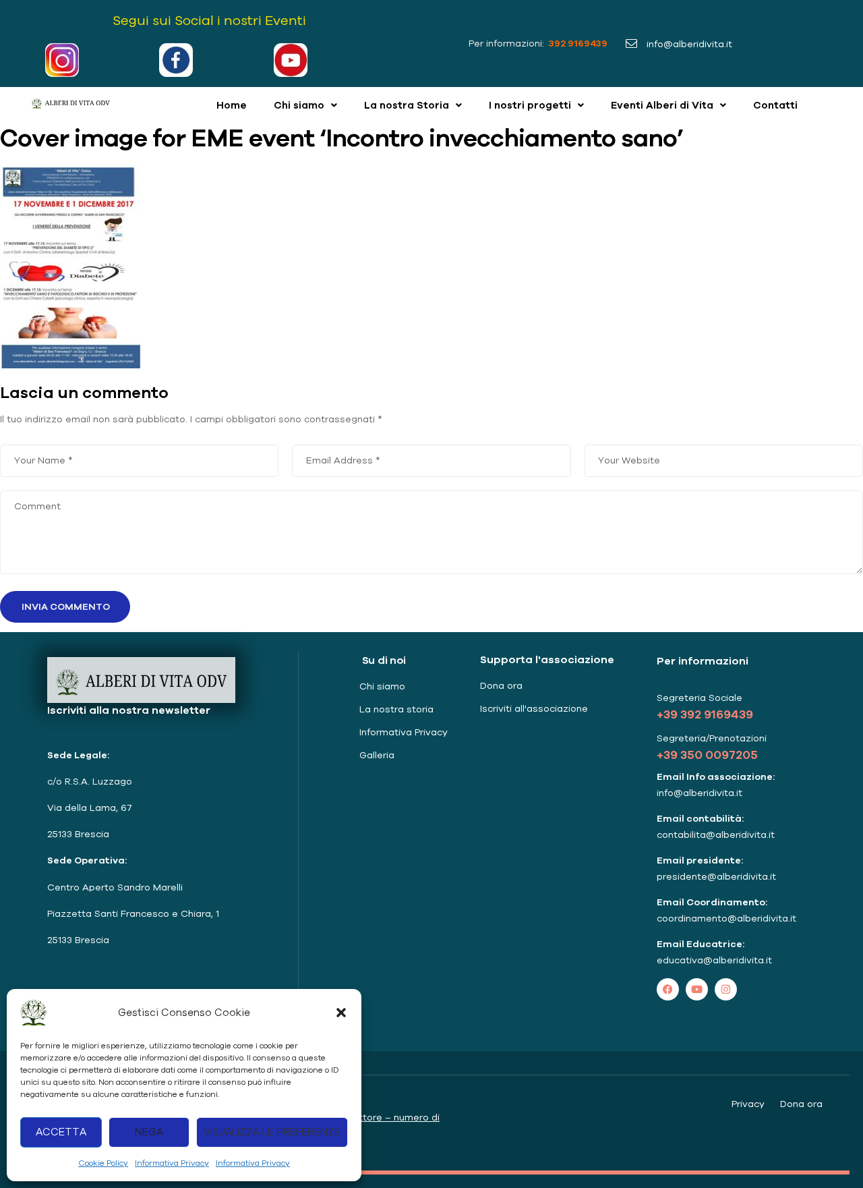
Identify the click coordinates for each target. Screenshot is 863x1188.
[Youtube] (697, 989)
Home (231, 105)
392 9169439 (577, 43)
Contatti (775, 105)
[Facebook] (668, 989)
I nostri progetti (530, 105)
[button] (341, 1012)
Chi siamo (299, 105)
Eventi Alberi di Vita (662, 105)
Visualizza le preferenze (272, 1131)
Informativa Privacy (172, 1162)
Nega (149, 1131)
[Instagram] (726, 989)
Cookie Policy (103, 1162)
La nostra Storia (406, 105)
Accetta (61, 1131)
